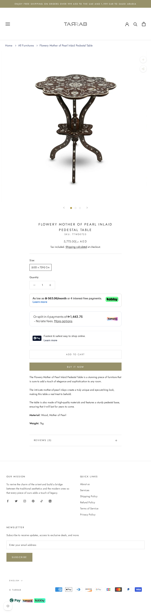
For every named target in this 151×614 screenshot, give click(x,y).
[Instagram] (24, 501)
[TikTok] (41, 501)
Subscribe (19, 557)
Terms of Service (89, 508)
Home (8, 45)
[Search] (135, 24)
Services (84, 490)
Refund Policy (87, 502)
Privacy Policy (87, 514)
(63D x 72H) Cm (40, 267)
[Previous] (63, 208)
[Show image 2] (75, 208)
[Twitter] (16, 501)
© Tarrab (15, 589)
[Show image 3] (80, 208)
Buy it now (75, 367)
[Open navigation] (8, 24)
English (14, 580)
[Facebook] (7, 501)
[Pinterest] (33, 501)
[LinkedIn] (50, 501)
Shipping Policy (88, 496)
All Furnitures (26, 45)
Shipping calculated (76, 247)
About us (85, 484)
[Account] (127, 24)
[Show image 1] (71, 208)
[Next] (87, 208)
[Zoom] (143, 59)
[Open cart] (143, 24)
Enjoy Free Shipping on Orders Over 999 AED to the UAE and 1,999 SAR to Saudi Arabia (75, 3)
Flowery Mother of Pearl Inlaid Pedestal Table (66, 45)
